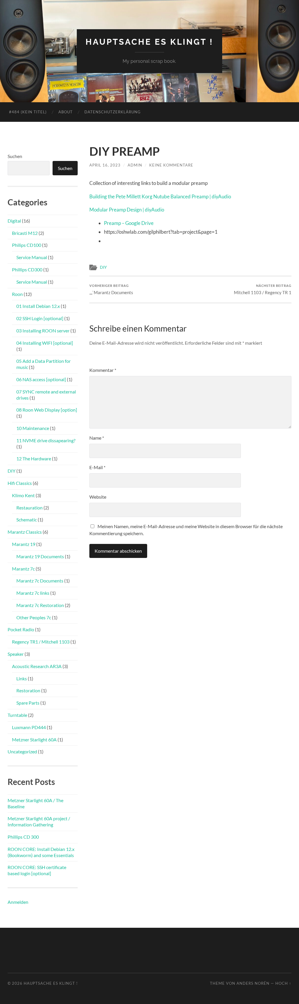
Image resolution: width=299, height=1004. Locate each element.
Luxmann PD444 (29, 727)
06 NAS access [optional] (41, 379)
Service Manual (31, 257)
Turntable (17, 715)
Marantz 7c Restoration (40, 605)
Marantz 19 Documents (40, 556)
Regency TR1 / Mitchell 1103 (40, 641)
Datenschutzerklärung (112, 112)
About (65, 112)
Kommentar (102, 370)
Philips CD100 (26, 245)
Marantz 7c (23, 568)
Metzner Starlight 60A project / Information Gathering (39, 821)
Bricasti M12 (25, 233)
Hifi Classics (20, 483)
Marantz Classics (25, 532)
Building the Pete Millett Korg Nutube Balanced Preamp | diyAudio (160, 196)
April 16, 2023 (105, 165)
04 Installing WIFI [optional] (44, 343)
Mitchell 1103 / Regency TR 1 (262, 289)
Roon (17, 294)
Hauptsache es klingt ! (149, 42)
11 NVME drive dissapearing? (45, 440)
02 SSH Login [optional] (39, 318)
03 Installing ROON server (42, 330)
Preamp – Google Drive (129, 223)
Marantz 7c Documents (39, 580)
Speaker (16, 654)
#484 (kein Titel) (28, 112)
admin (135, 165)
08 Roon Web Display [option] (46, 409)
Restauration (29, 507)
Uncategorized (22, 751)
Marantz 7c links (32, 593)
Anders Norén (253, 983)
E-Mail (97, 467)
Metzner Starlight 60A (34, 739)
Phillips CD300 (27, 269)
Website (97, 497)
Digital (14, 220)
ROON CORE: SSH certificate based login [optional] (37, 870)
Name (96, 438)
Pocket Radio (21, 629)
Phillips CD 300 (23, 837)
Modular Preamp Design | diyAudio (126, 210)
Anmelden (18, 902)
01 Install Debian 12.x (38, 306)
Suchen (15, 156)
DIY (103, 267)
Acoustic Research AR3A (37, 666)
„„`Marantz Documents (111, 289)
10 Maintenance (32, 428)
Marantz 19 (23, 544)
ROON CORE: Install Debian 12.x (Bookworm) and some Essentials (41, 852)
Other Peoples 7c (33, 617)
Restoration (28, 690)
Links (21, 678)
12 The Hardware (33, 458)
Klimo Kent (23, 495)
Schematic (26, 519)
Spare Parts (27, 702)
